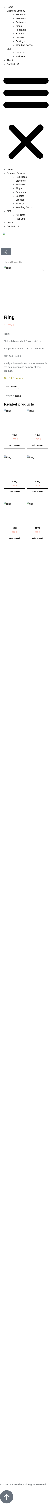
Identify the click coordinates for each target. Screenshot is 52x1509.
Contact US (13, 64)
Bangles (20, 33)
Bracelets (21, 18)
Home (10, 7)
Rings (19, 26)
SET (9, 49)
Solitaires (20, 22)
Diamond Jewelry (16, 11)
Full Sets (20, 52)
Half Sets (20, 56)
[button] (26, 117)
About (10, 60)
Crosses (20, 37)
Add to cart (11, 386)
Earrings (20, 41)
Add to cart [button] (14, 445)
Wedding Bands (24, 45)
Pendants (21, 30)
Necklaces (21, 14)
